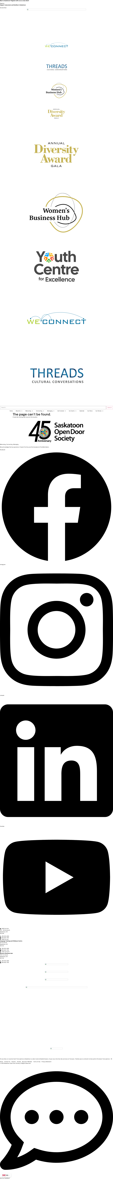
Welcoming (28, 410)
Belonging (50, 410)
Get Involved (60, 410)
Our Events (72, 410)
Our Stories (98, 410)
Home (11, 410)
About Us (18, 410)
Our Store (89, 410)
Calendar (81, 410)
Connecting (39, 410)
